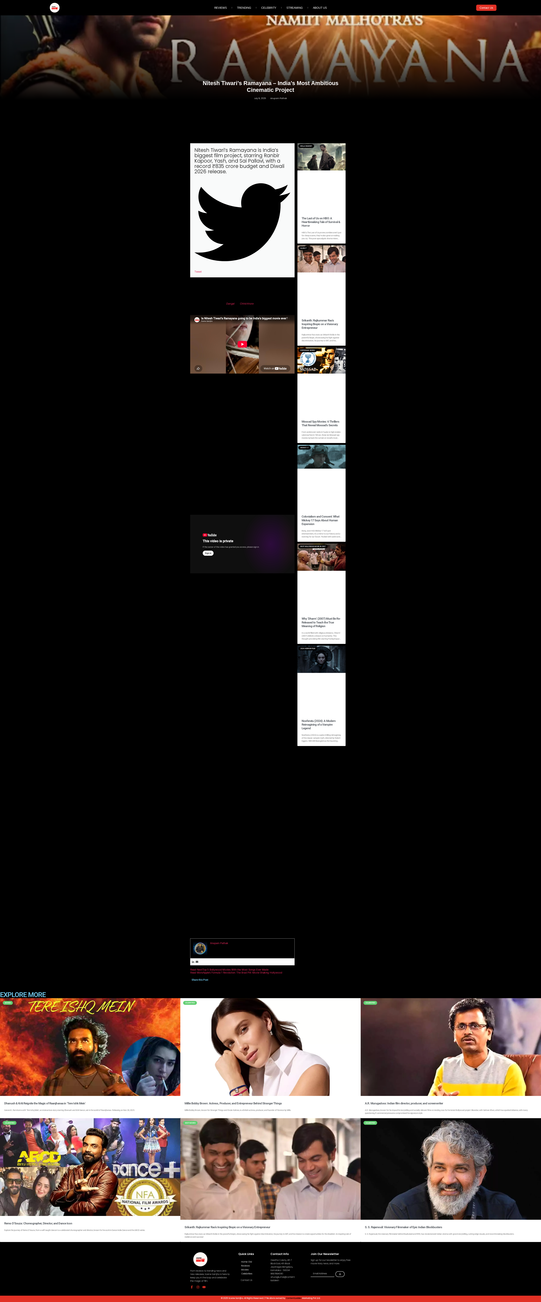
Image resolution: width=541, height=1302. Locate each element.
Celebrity (268, 7)
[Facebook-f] (191, 1287)
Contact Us (246, 1280)
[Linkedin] (193, 962)
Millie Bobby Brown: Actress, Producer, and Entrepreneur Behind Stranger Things (233, 1103)
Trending (244, 7)
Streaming (294, 7)
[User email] (197, 962)
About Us (320, 7)
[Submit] (340, 1274)
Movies (245, 1269)
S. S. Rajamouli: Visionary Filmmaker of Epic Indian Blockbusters (403, 1227)
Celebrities (246, 1273)
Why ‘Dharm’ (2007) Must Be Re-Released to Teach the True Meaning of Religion (321, 622)
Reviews (220, 7)
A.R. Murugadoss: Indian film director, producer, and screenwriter (404, 1103)
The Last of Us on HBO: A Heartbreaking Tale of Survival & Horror (321, 222)
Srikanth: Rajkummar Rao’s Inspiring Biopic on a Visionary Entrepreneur (320, 324)
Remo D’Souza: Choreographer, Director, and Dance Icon (38, 1223)
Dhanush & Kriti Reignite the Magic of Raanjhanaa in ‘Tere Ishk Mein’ (45, 1103)
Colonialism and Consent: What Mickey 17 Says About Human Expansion (320, 520)
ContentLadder (293, 1298)
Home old (246, 1261)
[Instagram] (197, 1287)
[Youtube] (204, 1287)
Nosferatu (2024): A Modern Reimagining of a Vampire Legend (319, 724)
